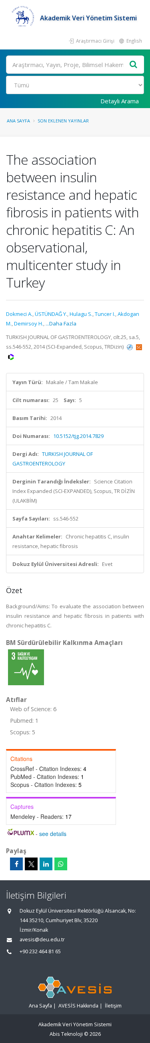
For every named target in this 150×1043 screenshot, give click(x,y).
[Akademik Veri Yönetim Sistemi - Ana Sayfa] (23, 18)
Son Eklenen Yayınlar (63, 121)
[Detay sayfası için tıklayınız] (26, 666)
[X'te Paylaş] (31, 864)
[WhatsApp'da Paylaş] (60, 864)
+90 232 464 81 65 (40, 951)
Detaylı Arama (119, 101)
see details (52, 834)
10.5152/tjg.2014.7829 (78, 436)
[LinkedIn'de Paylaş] (46, 864)
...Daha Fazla (61, 323)
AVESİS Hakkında (78, 1005)
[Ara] (133, 65)
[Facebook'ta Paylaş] (16, 864)
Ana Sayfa (18, 121)
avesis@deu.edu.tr (42, 939)
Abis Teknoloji (66, 1034)
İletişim (113, 1005)
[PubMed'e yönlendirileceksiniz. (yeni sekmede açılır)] (130, 346)
